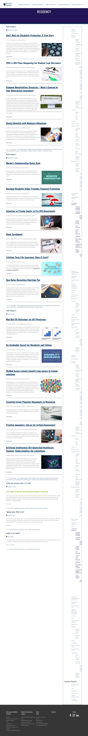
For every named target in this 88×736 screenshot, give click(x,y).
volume (50, 150)
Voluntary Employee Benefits (80, 97)
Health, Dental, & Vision (77, 222)
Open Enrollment (14, 234)
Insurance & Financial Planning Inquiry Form (75, 273)
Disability (8, 717)
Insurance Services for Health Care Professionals (74, 286)
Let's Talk (73, 290)
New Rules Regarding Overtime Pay (23, 280)
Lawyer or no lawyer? (13, 533)
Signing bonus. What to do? (15, 512)
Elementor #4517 (75, 123)
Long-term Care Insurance (77, 232)
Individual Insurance (23, 4)
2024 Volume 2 (11, 310)
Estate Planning (40, 478)
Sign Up (73, 315)
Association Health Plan (77, 130)
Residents (40, 150)
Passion (35, 508)
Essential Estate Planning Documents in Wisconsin (30, 401)
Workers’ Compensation (77, 107)
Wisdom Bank (74, 327)
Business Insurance (37, 4)
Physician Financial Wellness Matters (77, 349)
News (72, 292)
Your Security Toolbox (77, 251)
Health (72, 688)
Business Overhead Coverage (77, 208)
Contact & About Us (77, 4)
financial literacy (39, 149)
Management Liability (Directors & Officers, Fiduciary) (77, 57)
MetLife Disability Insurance (80, 217)
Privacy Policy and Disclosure (75, 295)
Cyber (22, 718)
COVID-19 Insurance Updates (77, 331)
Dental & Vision (74, 693)
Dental (80, 174)
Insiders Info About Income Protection (80, 342)
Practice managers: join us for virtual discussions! (30, 424)
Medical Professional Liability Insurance (23, 479)
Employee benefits (33, 305)
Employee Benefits (50, 4)
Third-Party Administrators (77, 152)
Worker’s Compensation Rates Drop (23, 163)
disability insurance (32, 149)
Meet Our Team (76, 117)
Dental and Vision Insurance (77, 135)
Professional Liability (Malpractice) (77, 103)
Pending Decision (31, 529)
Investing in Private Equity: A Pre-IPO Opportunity (30, 211)
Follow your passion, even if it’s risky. (18, 483)
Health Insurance (80, 77)
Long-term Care (9, 723)
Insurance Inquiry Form (75, 280)
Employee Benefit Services (77, 165)
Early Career (30, 508)
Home (72, 201)
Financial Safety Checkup (77, 49)
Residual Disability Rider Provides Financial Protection (33, 188)
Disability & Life (77, 140)
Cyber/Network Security (77, 45)
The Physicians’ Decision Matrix (17, 508)
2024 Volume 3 (11, 154)
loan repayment (54, 149)
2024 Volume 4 (11, 26)
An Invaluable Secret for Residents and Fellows (29, 345)
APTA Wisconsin (74, 33)
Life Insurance (14, 307)
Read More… (9, 273)
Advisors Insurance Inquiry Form (77, 305)
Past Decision (40, 508)
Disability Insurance (80, 67)
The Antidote (13, 149)
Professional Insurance (77, 63)
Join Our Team (77, 113)
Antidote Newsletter (64, 4)
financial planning (47, 149)
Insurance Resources (77, 336)
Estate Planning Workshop (74, 194)
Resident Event (74, 298)
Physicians (30, 150)
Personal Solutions (80, 255)
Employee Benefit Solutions (77, 170)
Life (7, 722)
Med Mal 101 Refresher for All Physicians (26, 319)
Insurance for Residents (74, 277)
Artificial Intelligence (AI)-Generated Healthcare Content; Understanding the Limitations (30, 449)
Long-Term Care (80, 178)
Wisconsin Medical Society (75, 320)
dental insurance (23, 149)
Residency (35, 150)
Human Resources (56, 305)
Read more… (9, 56)
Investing (8, 307)
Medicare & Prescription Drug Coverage (77, 239)
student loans (45, 150)
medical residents (23, 150)
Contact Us (73, 110)
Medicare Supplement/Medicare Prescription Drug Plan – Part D (80, 88)
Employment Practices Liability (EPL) (80, 72)
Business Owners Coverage (77, 41)
